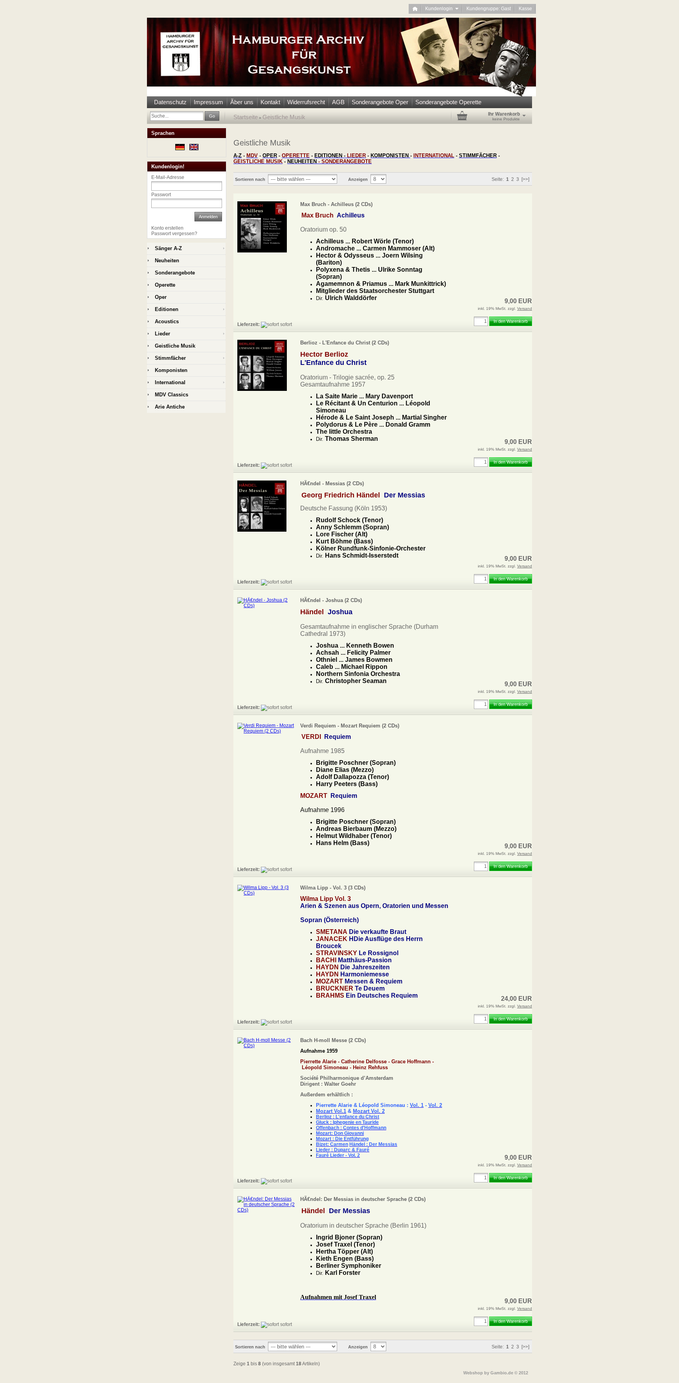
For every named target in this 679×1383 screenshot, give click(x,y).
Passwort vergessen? (174, 233)
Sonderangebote (175, 273)
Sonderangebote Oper (380, 102)
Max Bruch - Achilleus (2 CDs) (336, 204)
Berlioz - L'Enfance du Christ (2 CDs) (344, 343)
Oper (161, 297)
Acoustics (167, 321)
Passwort (161, 194)
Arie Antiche (170, 407)
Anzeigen (358, 179)
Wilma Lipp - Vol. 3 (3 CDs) (332, 888)
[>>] (525, 179)
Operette (165, 285)
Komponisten (171, 370)
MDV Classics (171, 395)
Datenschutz (170, 102)
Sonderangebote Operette (448, 102)
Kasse (525, 8)
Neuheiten (167, 260)
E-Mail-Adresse (167, 177)
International (170, 382)
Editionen (166, 309)
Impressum (208, 102)
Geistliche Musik (283, 117)
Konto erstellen (167, 228)
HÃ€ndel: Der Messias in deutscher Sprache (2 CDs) (363, 1199)
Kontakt (270, 102)
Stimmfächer (170, 358)
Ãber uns (241, 102)
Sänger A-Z (168, 248)
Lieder (162, 334)
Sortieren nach (250, 179)
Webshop (473, 1372)
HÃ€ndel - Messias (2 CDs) (332, 483)
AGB (338, 102)
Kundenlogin (442, 8)
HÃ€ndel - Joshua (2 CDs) (331, 600)
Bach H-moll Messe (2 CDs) (333, 1040)
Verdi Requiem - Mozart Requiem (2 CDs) (349, 726)
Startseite (245, 117)
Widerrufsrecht (306, 102)
